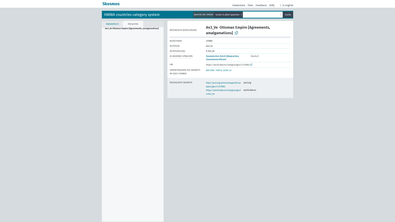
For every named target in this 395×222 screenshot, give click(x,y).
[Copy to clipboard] (236, 33)
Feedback (261, 5)
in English (287, 5)
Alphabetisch (112, 24)
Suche (288, 14)
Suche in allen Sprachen (228, 14)
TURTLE (218, 70)
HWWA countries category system (132, 14)
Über (250, 5)
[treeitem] (133, 28)
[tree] (133, 124)
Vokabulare (238, 5)
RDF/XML (210, 70)
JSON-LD (227, 70)
